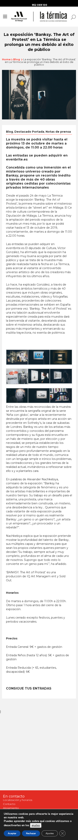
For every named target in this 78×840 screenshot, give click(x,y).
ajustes (36, 825)
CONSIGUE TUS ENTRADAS (28, 688)
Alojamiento (11, 808)
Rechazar (31, 833)
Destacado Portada (29, 131)
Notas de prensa (58, 131)
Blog (16, 59)
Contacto (9, 804)
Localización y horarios (17, 800)
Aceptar (12, 833)
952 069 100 (39, 4)
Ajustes (50, 833)
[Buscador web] (72, 17)
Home (6, 59)
